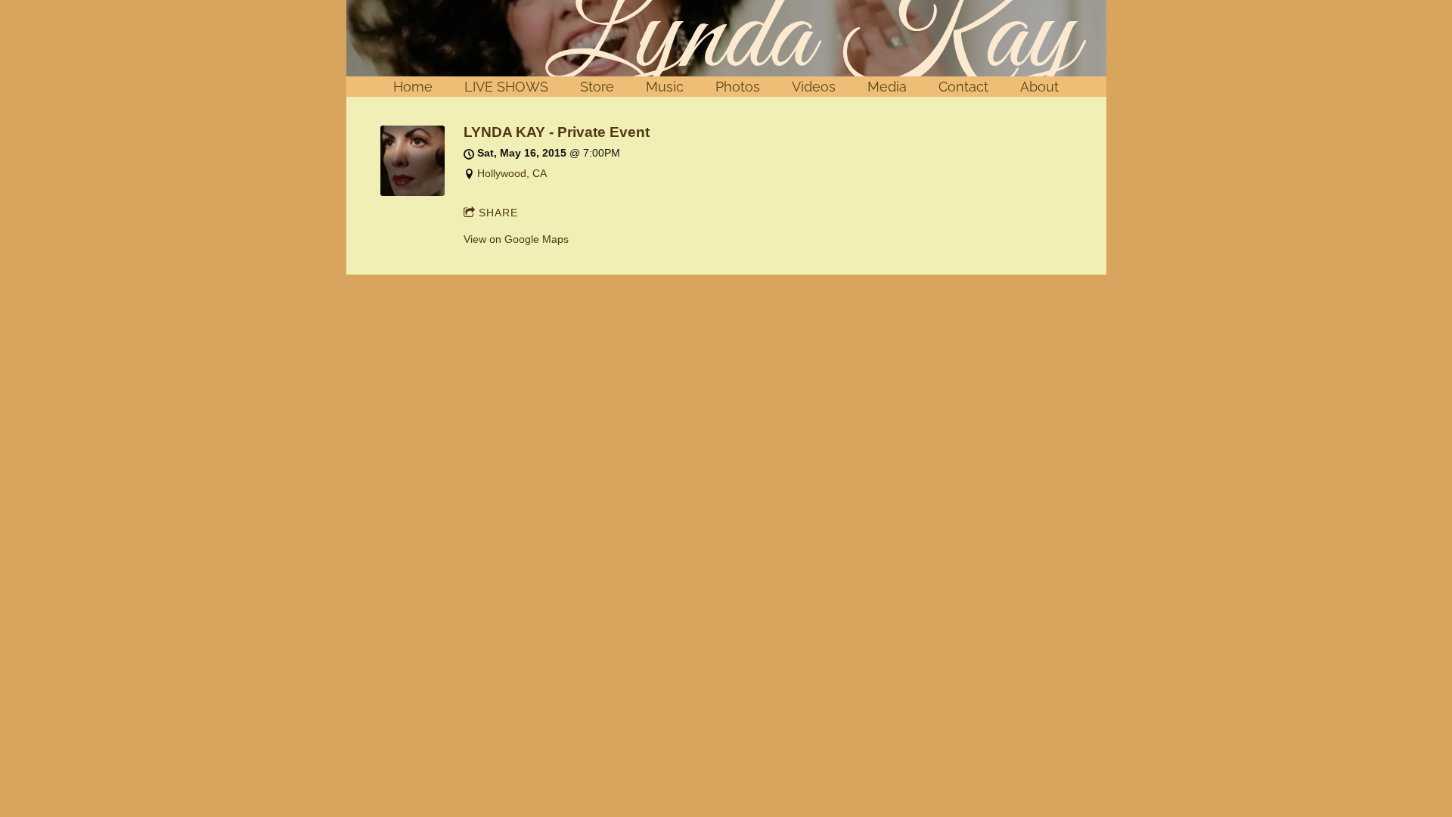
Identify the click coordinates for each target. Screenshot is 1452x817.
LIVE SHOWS (506, 87)
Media (887, 87)
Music (665, 87)
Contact (963, 87)
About (1039, 87)
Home (413, 87)
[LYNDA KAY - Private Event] (412, 192)
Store (597, 87)
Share (498, 213)
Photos (737, 87)
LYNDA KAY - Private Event (557, 132)
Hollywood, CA (512, 173)
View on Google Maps (516, 239)
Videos (814, 87)
